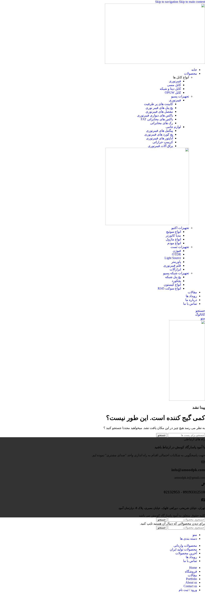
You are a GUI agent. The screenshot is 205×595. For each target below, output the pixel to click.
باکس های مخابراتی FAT (157, 119)
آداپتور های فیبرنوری (159, 138)
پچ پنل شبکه (173, 277)
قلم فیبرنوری (172, 265)
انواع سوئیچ (173, 231)
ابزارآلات (175, 269)
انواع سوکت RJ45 (169, 288)
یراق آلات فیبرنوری (160, 146)
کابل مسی (174, 85)
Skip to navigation (167, 1)
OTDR (176, 254)
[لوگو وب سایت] (155, 62)
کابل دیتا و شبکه (170, 88)
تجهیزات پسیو (180, 96)
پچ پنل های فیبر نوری (159, 107)
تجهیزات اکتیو (180, 228)
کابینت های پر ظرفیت (158, 104)
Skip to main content (192, 1)
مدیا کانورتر (173, 235)
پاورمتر (176, 261)
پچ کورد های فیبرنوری (158, 134)
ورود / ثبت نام (188, 590)
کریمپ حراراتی (163, 142)
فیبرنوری (175, 81)
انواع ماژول (173, 239)
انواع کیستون (172, 284)
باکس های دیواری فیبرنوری (155, 115)
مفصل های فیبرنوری (159, 111)
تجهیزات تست (180, 247)
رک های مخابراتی (161, 123)
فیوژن (177, 250)
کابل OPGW (173, 92)
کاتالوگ (200, 314)
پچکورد (176, 280)
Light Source (173, 258)
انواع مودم (174, 243)
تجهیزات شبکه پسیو (176, 273)
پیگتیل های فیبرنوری (159, 130)
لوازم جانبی (173, 127)
